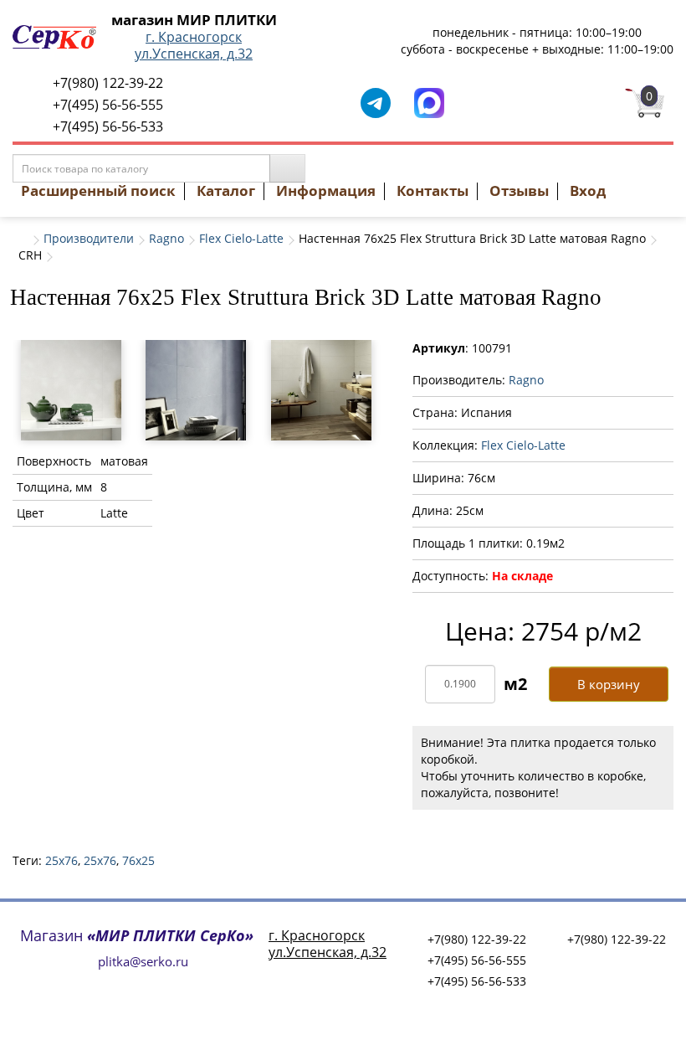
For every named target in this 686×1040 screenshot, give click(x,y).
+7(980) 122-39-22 (108, 83)
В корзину (608, 684)
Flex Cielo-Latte (241, 238)
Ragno (166, 238)
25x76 (61, 860)
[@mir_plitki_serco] (376, 102)
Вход (588, 190)
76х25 (138, 860)
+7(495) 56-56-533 (108, 126)
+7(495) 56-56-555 (108, 104)
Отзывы (519, 190)
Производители (89, 238)
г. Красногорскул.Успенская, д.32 (194, 45)
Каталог (226, 190)
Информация (326, 190)
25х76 (100, 860)
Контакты (432, 190)
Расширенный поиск (98, 190)
